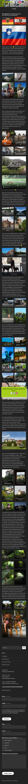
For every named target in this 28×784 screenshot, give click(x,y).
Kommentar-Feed (6, 661)
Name (6, 696)
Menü (14, 8)
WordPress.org (5, 664)
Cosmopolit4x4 (10, 2)
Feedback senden (8, 773)
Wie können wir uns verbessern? (10, 753)
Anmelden (4, 656)
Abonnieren (6, 718)
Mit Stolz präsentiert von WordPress (10, 780)
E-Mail (6, 703)
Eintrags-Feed (5, 659)
